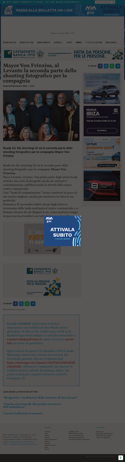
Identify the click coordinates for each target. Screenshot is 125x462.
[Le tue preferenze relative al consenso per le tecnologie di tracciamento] (120, 457)
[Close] (81, 215)
